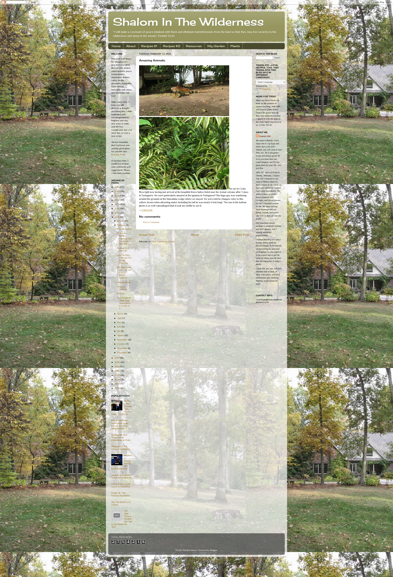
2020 (118, 362)
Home (116, 46)
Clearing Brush (124, 282)
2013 (117, 195)
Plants (235, 46)
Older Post (242, 234)
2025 (117, 384)
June (119, 327)
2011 (117, 187)
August (121, 335)
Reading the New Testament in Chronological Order (121, 437)
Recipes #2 (171, 46)
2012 (117, 191)
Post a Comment (151, 222)
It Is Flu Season (124, 229)
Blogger (213, 550)
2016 (117, 208)
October (121, 344)
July (119, 331)
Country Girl (264, 136)
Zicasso (121, 293)
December (122, 352)
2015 (117, 204)
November (122, 348)
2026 (117, 388)
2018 (117, 217)
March (120, 313)
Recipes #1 (149, 46)
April (119, 318)
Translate (266, 89)
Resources (194, 46)
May (119, 322)
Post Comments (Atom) (163, 241)
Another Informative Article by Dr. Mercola (121, 476)
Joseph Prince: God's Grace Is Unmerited (121, 485)
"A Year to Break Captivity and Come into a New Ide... (124, 238)
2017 (117, 213)
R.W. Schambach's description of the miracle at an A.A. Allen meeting (119, 424)
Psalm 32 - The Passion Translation (120, 494)
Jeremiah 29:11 (117, 154)
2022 (117, 371)
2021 (117, 366)
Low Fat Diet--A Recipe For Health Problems (124, 259)
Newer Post (146, 234)
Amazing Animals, (122, 287)
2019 (117, 358)
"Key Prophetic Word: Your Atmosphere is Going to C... (124, 303)
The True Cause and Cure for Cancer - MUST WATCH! (124, 272)
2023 (117, 375)
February (121, 225)
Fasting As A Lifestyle (123, 249)
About (131, 46)
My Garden (216, 46)
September (122, 339)
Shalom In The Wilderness (188, 21)
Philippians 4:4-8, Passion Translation (120, 447)
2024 (117, 379)
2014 (117, 200)
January (121, 221)
